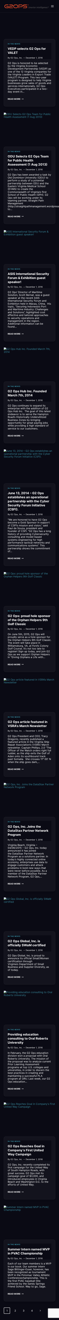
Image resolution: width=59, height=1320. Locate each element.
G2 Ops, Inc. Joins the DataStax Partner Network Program (28, 831)
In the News (14, 44)
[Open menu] (52, 6)
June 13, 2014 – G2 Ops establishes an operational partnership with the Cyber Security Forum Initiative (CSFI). (28, 501)
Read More (16, 100)
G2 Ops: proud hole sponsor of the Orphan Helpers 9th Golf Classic (29, 620)
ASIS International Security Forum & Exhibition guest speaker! (28, 278)
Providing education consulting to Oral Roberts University (28, 1038)
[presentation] (29, 22)
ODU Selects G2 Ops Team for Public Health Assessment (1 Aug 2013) (28, 160)
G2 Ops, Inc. (16, 58)
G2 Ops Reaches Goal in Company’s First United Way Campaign (26, 1150)
